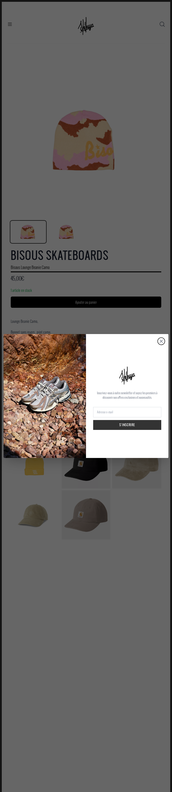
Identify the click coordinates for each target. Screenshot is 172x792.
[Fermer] (161, 341)
